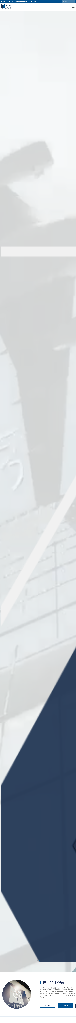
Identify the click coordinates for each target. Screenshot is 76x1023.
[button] (73, 7)
